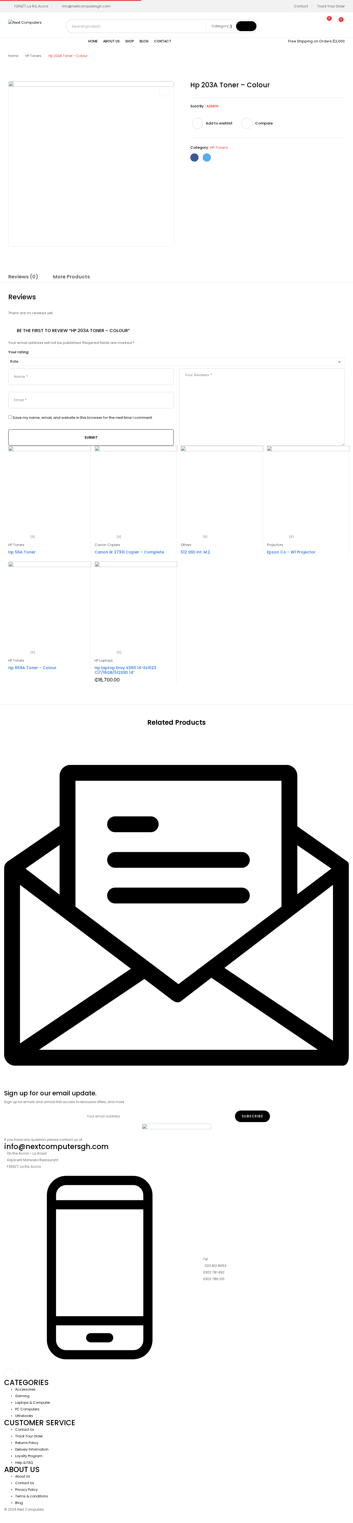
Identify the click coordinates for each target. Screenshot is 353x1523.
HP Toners (33, 55)
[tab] (23, 278)
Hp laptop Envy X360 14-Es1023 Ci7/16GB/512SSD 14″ (125, 670)
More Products (71, 276)
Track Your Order (331, 6)
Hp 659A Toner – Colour (32, 667)
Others (186, 544)
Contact (301, 6)
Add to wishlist (219, 123)
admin (212, 106)
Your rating (18, 352)
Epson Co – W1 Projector (291, 552)
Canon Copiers (107, 544)
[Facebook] (194, 157)
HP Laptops (104, 660)
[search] (246, 26)
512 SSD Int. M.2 (195, 552)
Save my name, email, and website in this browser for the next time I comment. (83, 417)
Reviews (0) (23, 276)
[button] (338, 22)
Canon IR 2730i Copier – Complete (129, 552)
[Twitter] (207, 157)
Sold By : (197, 106)
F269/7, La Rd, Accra (31, 6)
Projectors (275, 544)
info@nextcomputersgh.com (86, 6)
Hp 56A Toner (22, 552)
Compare (264, 123)
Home (13, 55)
